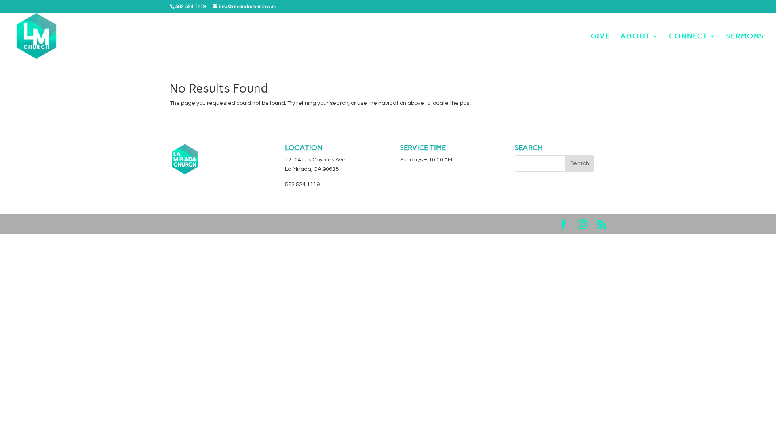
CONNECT (688, 36)
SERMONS (745, 36)
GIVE (600, 36)
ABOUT (635, 36)
